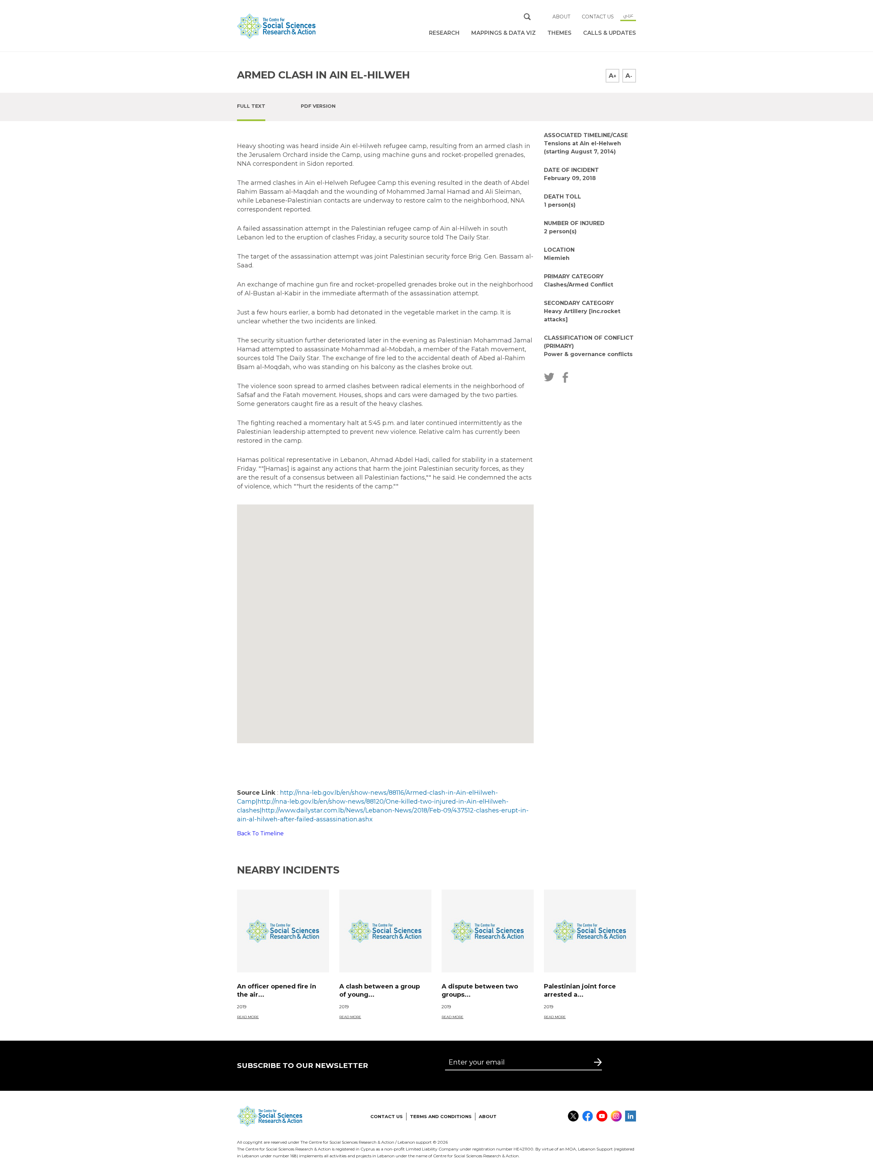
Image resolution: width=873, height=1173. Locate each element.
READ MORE (248, 1017)
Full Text (251, 106)
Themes (559, 33)
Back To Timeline (260, 833)
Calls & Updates (609, 33)
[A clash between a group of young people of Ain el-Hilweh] (385, 931)
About (561, 17)
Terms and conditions (441, 1116)
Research (444, 33)
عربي (628, 15)
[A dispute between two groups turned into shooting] (488, 931)
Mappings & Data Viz (503, 33)
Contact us (598, 17)
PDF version (318, 106)
